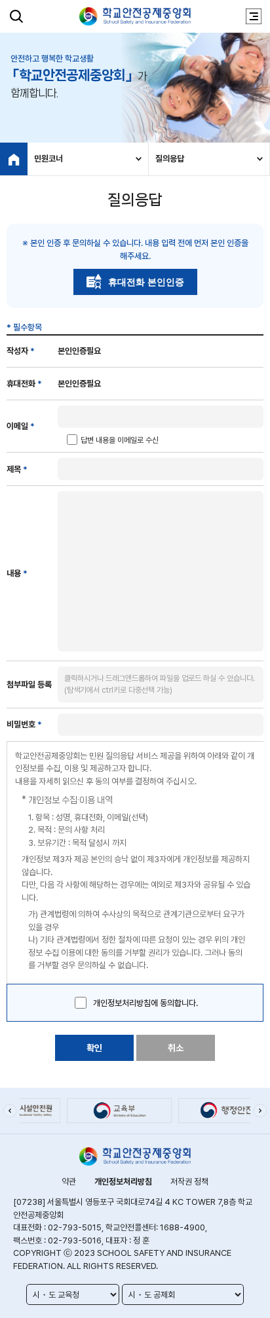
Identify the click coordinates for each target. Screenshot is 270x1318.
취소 (175, 1048)
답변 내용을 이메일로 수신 (120, 440)
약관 (69, 1182)
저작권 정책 (189, 1182)
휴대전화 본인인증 (146, 282)
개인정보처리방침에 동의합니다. (145, 1003)
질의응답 (169, 159)
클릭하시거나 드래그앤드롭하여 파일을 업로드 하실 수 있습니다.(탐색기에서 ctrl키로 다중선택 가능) (159, 684)
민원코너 (48, 159)
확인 (94, 1048)
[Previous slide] (10, 1111)
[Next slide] (260, 1111)
